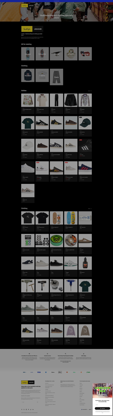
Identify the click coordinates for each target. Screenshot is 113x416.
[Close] (110, 385)
